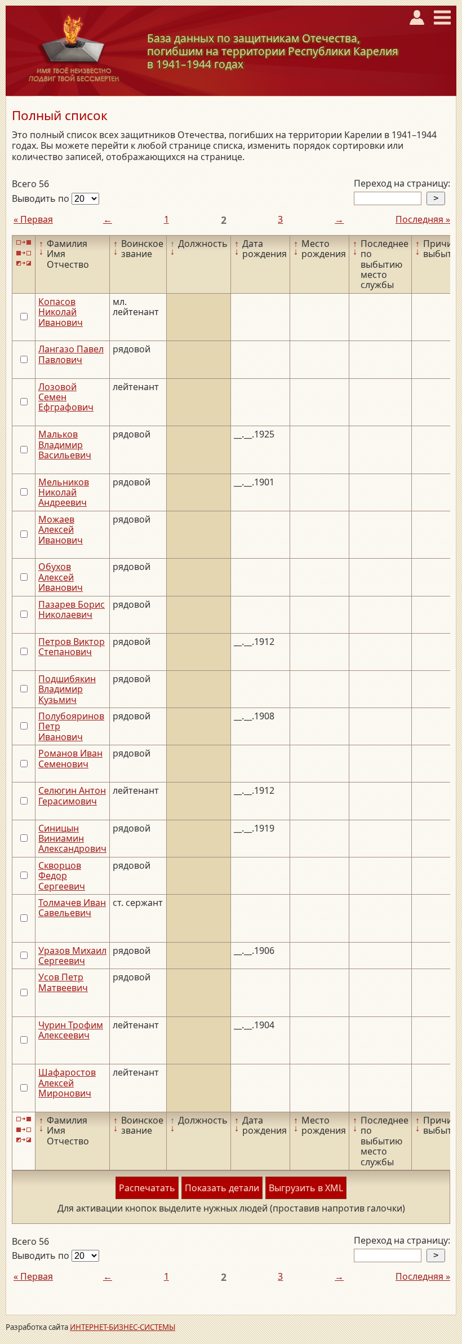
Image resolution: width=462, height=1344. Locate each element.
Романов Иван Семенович (70, 758)
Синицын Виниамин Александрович (72, 838)
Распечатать (147, 1188)
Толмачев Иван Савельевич (72, 907)
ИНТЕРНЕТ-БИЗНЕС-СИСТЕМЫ (122, 1327)
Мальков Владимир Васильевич (64, 444)
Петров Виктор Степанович (71, 646)
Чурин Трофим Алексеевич (70, 1030)
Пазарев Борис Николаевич (71, 609)
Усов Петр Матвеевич (63, 982)
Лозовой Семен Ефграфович (66, 397)
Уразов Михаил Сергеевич (72, 955)
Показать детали (222, 1188)
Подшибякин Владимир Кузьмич (67, 689)
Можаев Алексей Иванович (60, 529)
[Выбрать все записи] (23, 242)
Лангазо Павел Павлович (71, 354)
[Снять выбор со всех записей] (23, 253)
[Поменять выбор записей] (23, 263)
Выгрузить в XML (306, 1188)
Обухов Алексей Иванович (60, 577)
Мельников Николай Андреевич (63, 492)
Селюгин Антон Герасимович (72, 795)
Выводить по (42, 198)
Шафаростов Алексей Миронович (67, 1082)
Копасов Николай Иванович (60, 312)
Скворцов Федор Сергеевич (61, 875)
